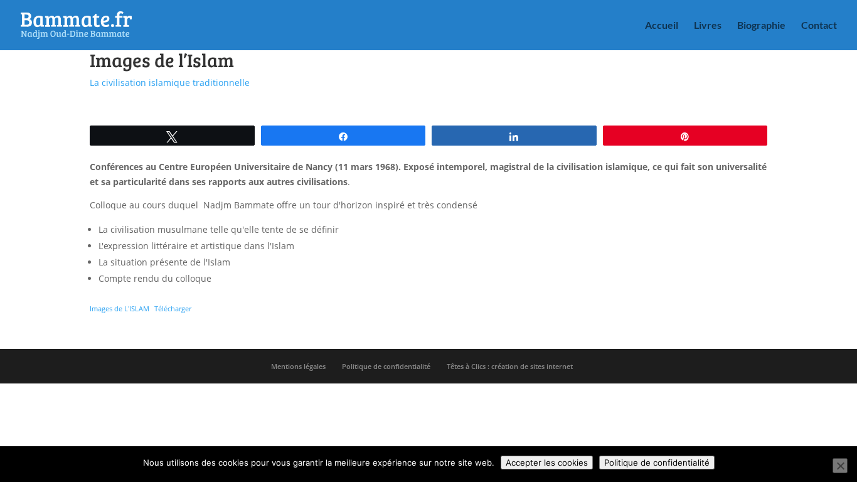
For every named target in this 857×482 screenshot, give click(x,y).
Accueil (661, 26)
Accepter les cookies (547, 463)
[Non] (840, 465)
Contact (819, 26)
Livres (707, 26)
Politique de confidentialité (386, 366)
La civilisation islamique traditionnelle (170, 82)
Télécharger (172, 308)
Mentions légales (298, 366)
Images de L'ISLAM (119, 308)
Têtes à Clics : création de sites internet (510, 366)
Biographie (761, 26)
